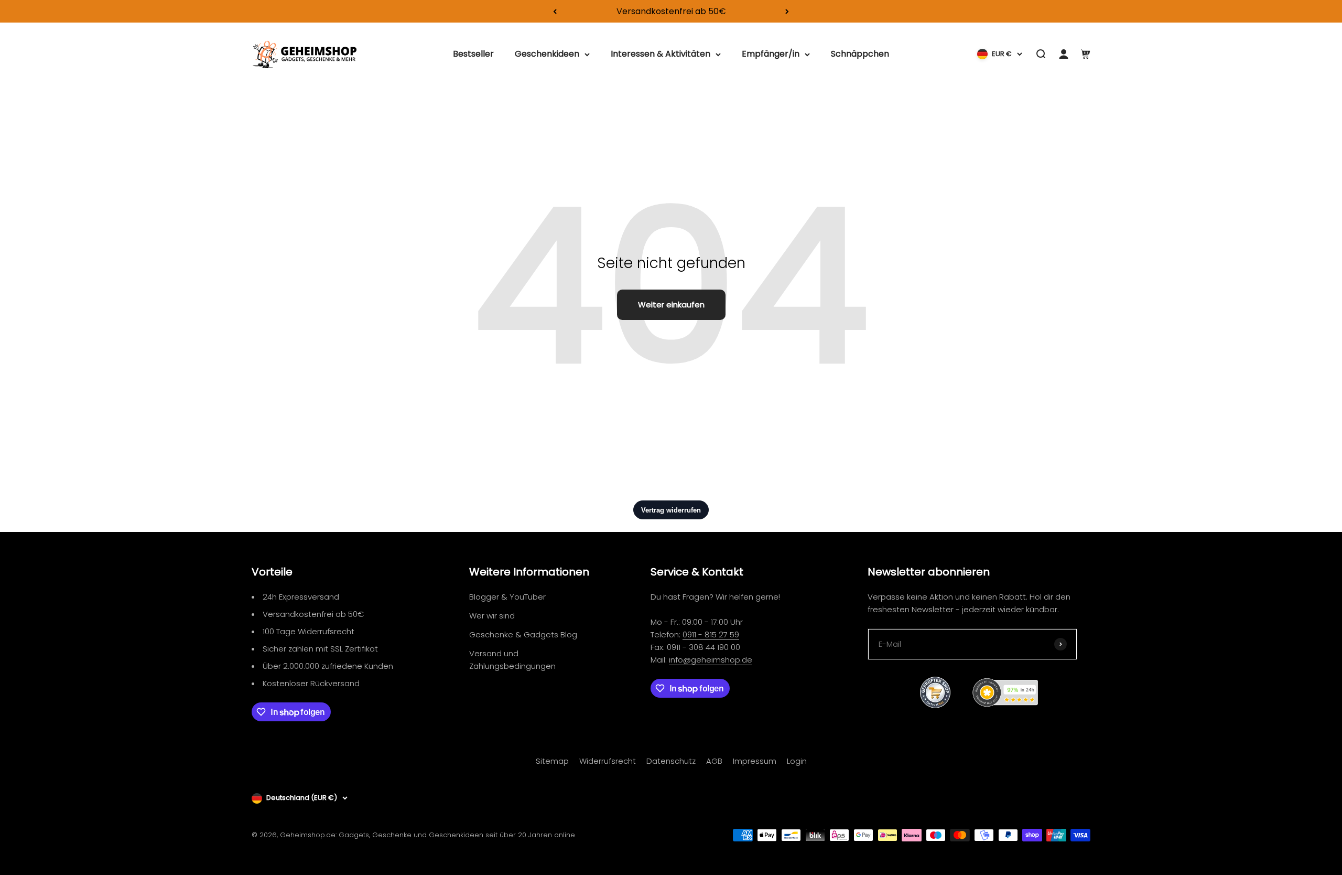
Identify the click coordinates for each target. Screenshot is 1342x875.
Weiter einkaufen (671, 304)
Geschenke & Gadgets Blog (523, 634)
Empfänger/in (770, 54)
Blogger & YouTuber (507, 596)
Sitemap (552, 760)
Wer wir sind (492, 615)
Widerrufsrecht (607, 760)
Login (797, 760)
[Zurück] (555, 11)
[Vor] (787, 11)
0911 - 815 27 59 (711, 634)
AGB (714, 760)
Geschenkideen (547, 54)
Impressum (754, 760)
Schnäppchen (860, 54)
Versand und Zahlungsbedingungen (512, 659)
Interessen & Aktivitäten (660, 54)
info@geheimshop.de (710, 659)
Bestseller (473, 54)
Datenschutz (671, 760)
